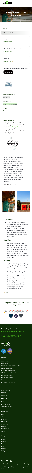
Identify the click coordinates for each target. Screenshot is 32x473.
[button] (27, 3)
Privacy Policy (7, 464)
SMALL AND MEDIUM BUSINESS (10, 104)
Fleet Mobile (6, 97)
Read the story (7, 41)
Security (26, 464)
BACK (5, 28)
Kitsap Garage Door (14, 127)
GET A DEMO (8, 72)
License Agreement (17, 464)
